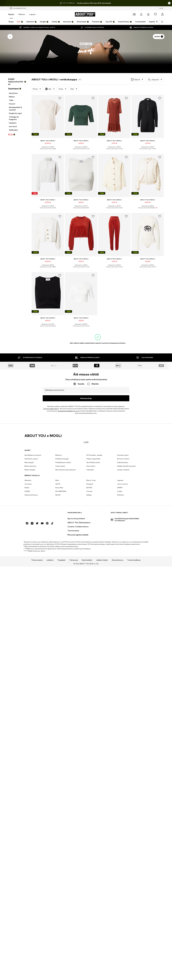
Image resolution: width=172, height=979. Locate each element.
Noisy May (59, 488)
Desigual (89, 484)
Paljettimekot (122, 462)
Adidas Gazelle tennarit (126, 466)
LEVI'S (57, 484)
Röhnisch (120, 495)
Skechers (28, 480)
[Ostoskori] (162, 14)
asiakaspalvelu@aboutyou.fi (68, 411)
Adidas (89, 495)
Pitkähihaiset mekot (63, 462)
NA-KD (57, 495)
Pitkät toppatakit (93, 459)
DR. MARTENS (60, 491)
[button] (137, 80)
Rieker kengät (30, 470)
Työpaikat (61, 560)
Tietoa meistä (37, 560)
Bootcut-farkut (123, 459)
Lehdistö (50, 560)
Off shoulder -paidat (94, 455)
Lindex (119, 491)
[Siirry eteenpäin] (157, 21)
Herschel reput (123, 455)
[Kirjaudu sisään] (141, 14)
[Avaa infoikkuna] (169, 3)
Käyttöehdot (87, 560)
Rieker (27, 488)
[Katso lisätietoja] (48, 151)
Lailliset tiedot (102, 560)
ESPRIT (120, 488)
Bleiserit (58, 455)
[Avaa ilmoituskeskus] (148, 14)
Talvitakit (90, 470)
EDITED (89, 488)
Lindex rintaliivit (123, 470)
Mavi (57, 480)
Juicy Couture (122, 484)
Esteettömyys (117, 560)
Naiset (11, 14)
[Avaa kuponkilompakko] (134, 14)
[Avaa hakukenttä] (161, 22)
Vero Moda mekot (93, 462)
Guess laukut (60, 466)
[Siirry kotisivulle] (38, 514)
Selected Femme (31, 495)
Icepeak (120, 480)
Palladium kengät (62, 459)
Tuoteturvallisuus (134, 560)
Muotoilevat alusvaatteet (65, 470)
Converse (28, 484)
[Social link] (27, 523)
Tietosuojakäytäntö (51, 409)
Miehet (22, 14)
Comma (89, 491)
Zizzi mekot (90, 466)
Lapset (32, 14)
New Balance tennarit (33, 455)
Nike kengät (29, 462)
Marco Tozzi (91, 480)
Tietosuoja (73, 560)
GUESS (27, 491)
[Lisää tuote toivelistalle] (59, 98)
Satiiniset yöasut (31, 459)
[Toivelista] (155, 14)
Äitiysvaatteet (30, 466)
